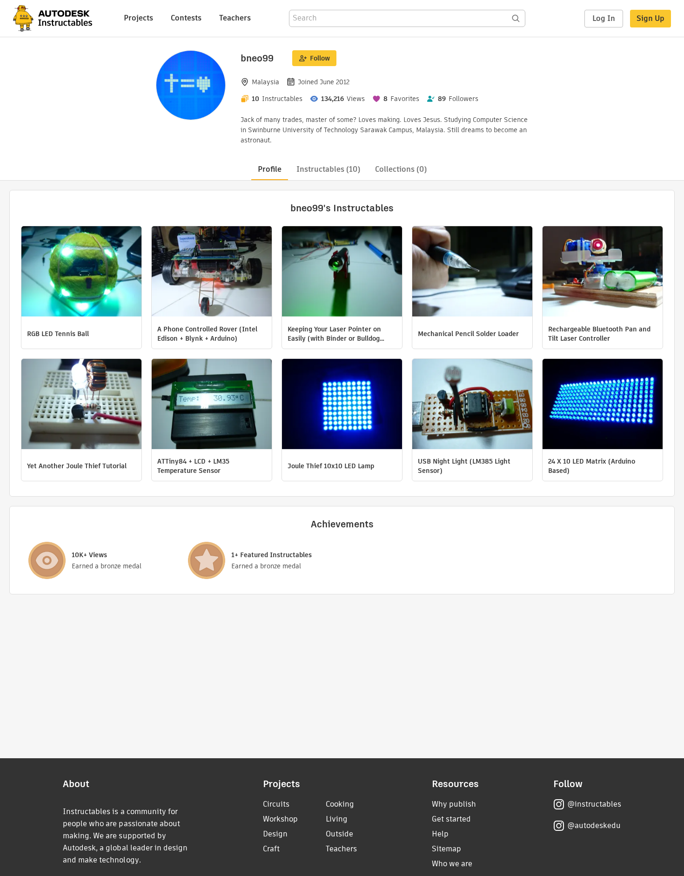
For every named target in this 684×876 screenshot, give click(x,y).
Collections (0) (401, 169)
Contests (186, 18)
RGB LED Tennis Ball (58, 333)
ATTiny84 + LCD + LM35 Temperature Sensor (193, 466)
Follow (320, 58)
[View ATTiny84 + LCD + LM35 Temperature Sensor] (212, 405)
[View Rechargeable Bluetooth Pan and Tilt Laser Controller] (603, 272)
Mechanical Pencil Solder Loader (468, 333)
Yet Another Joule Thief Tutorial (77, 466)
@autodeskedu (594, 825)
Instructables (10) (328, 169)
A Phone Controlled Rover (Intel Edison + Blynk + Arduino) (207, 333)
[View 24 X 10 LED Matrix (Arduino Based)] (603, 405)
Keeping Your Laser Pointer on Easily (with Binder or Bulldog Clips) (334, 333)
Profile (270, 169)
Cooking (340, 804)
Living (337, 819)
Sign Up (650, 18)
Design (275, 834)
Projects (138, 18)
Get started (451, 819)
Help (440, 834)
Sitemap (446, 848)
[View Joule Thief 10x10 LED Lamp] (342, 405)
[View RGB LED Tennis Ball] (81, 272)
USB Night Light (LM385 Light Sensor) (464, 466)
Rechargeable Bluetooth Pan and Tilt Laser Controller (599, 333)
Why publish (454, 804)
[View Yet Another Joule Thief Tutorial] (81, 405)
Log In (603, 18)
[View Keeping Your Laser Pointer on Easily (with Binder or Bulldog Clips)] (342, 272)
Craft (271, 848)
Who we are (452, 863)
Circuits (276, 804)
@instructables (594, 804)
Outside (339, 834)
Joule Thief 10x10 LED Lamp (331, 466)
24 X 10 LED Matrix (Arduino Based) (591, 466)
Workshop (280, 819)
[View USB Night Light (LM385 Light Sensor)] (472, 405)
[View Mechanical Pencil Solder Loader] (472, 272)
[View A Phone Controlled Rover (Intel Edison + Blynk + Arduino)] (212, 272)
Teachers (235, 18)
